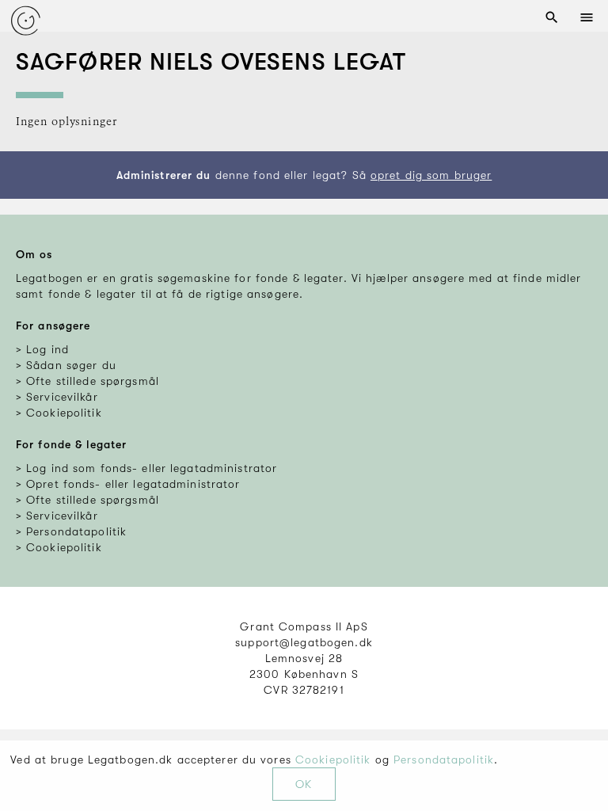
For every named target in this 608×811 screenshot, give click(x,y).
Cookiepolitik (333, 759)
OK (303, 784)
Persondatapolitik (443, 759)
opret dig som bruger (431, 175)
